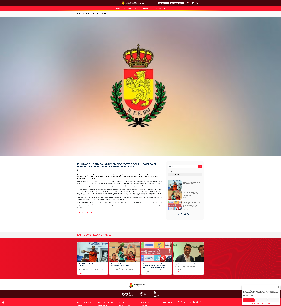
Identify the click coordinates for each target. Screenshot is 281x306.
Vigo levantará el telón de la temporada (188, 264)
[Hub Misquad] (193, 3)
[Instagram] (181, 302)
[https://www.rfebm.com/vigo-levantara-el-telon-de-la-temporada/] (188, 251)
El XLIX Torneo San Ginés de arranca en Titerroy (191, 182)
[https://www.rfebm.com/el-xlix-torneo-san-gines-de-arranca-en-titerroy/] (175, 185)
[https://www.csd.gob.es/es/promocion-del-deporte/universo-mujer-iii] (143, 294)
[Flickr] (197, 302)
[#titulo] (3, 302)
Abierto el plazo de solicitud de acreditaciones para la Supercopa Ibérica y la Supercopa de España (191, 205)
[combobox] (183, 166)
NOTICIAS (83, 13)
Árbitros (99, 13)
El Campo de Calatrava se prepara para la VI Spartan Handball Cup (191, 193)
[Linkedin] (194, 302)
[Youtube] (185, 302)
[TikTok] (191, 302)
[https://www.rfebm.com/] (132, 3)
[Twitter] (188, 302)
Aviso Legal (269, 303)
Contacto (162, 8)
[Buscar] (200, 166)
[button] (278, 287)
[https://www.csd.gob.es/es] (127, 294)
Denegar (261, 300)
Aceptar (249, 300)
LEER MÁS (81, 273)
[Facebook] (178, 302)
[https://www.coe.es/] (156, 294)
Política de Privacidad (262, 303)
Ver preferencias (273, 300)
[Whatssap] (200, 302)
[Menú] (202, 8)
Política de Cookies (254, 303)
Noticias (154, 8)
